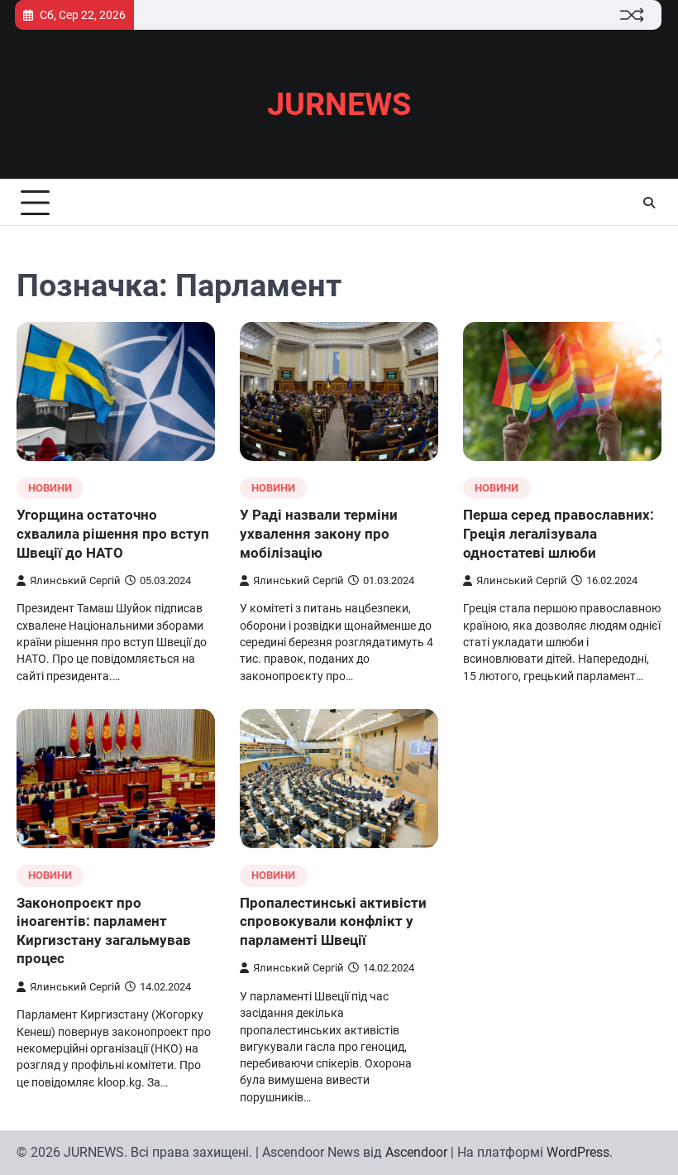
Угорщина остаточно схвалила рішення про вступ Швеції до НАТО (113, 533)
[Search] (649, 202)
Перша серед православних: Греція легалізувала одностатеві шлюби (558, 533)
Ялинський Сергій (75, 580)
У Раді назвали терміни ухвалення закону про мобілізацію (319, 533)
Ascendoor (416, 1152)
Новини (50, 488)
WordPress (578, 1152)
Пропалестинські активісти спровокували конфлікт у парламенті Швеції (333, 921)
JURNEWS (339, 104)
